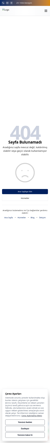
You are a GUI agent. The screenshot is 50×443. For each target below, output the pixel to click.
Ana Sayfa (8, 217)
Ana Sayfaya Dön (25, 191)
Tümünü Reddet (25, 422)
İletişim (42, 217)
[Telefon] (3, 3)
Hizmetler (25, 198)
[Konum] (11, 3)
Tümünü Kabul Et (25, 435)
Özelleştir (25, 428)
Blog (32, 217)
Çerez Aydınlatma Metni (31, 415)
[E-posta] (7, 3)
